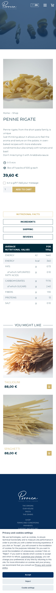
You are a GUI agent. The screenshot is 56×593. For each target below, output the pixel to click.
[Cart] (52, 5)
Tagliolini (12, 382)
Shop (15, 113)
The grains (28, 514)
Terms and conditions (28, 523)
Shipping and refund (28, 528)
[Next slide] (49, 84)
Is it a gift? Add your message (22, 183)
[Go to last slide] (7, 84)
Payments (28, 525)
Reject (28, 581)
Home (6, 113)
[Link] (9, 5)
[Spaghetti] (28, 419)
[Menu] (45, 5)
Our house (28, 508)
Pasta (28, 511)
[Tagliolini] (28, 353)
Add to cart (24, 189)
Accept (28, 575)
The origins (28, 506)
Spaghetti (12, 448)
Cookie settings (28, 588)
